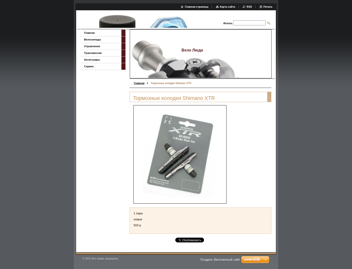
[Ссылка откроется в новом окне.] (180, 154)
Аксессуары (92, 59)
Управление (92, 46)
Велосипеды (92, 39)
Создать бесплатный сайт (220, 259)
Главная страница (196, 6)
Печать (268, 6)
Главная (139, 83)
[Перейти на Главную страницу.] (142, 20)
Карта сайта (227, 6)
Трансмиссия (93, 53)
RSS (249, 6)
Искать (228, 23)
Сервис (89, 66)
